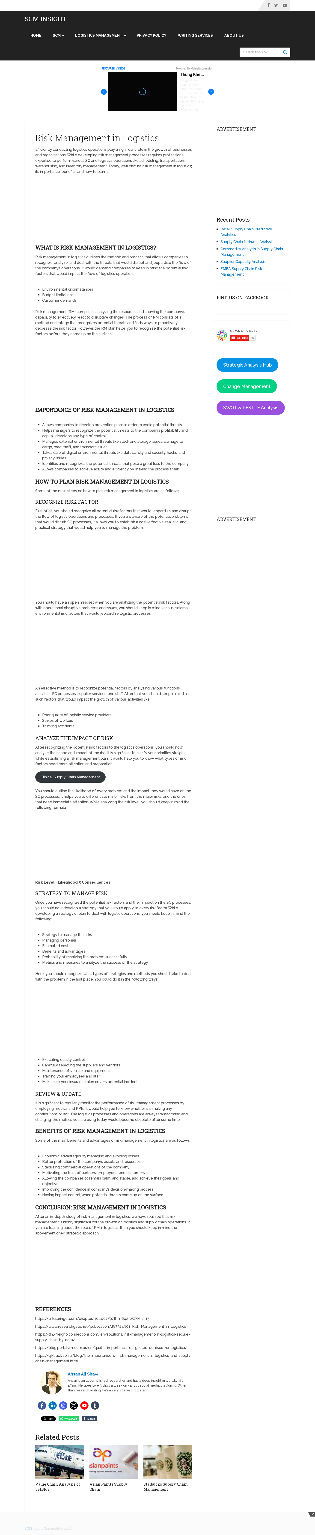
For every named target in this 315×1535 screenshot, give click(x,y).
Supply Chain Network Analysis (246, 242)
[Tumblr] (95, 1405)
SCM (57, 35)
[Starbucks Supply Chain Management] (167, 1462)
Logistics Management (98, 35)
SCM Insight (46, 19)
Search (285, 52)
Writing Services (195, 35)
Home (35, 35)
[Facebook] (42, 1405)
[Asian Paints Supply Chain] (113, 1462)
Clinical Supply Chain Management (70, 777)
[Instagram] (63, 1405)
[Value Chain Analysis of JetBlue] (59, 1462)
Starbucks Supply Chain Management (165, 1487)
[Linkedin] (52, 1405)
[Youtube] (84, 1405)
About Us (234, 35)
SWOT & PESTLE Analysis (250, 407)
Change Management (246, 386)
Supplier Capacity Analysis (243, 261)
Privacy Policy (151, 35)
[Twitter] (74, 1405)
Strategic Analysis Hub (247, 365)
